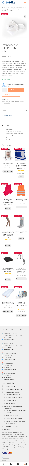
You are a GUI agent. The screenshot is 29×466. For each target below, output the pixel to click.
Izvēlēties (21, 177)
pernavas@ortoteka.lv (9, 349)
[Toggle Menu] (25, 2)
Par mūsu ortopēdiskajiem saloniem (13, 389)
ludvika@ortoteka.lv (9, 379)
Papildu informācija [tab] (7, 115)
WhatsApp (3, 464)
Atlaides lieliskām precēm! (11, 426)
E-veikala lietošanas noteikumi (12, 392)
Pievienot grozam (16, 90)
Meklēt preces (18, 464)
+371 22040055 (7, 347)
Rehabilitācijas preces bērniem (14, 418)
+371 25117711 (7, 367)
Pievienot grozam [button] (8, 171)
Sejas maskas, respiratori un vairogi (16, 101)
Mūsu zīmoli (7, 429)
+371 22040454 (7, 357)
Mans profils (11, 464)
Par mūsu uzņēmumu (9, 386)
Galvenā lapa (6, 7)
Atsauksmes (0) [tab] (6, 120)
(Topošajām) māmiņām (12, 415)
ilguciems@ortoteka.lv (10, 369)
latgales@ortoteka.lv (9, 339)
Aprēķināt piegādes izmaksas (10, 95)
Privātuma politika (11, 400)
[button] (25, 16)
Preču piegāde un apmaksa (13, 394)
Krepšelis (24, 463)
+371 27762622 (7, 337)
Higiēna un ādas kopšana (16, 7)
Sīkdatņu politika (10, 403)
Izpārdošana (7, 103)
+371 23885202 (7, 377)
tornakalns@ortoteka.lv (10, 359)
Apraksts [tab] (4, 110)
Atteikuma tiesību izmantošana (14, 397)
